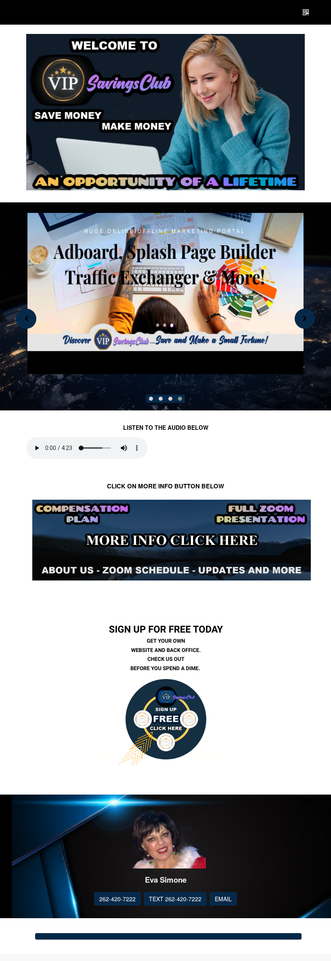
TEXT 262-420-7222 (175, 899)
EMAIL (223, 899)
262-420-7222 (117, 899)
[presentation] (26, 319)
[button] (151, 399)
